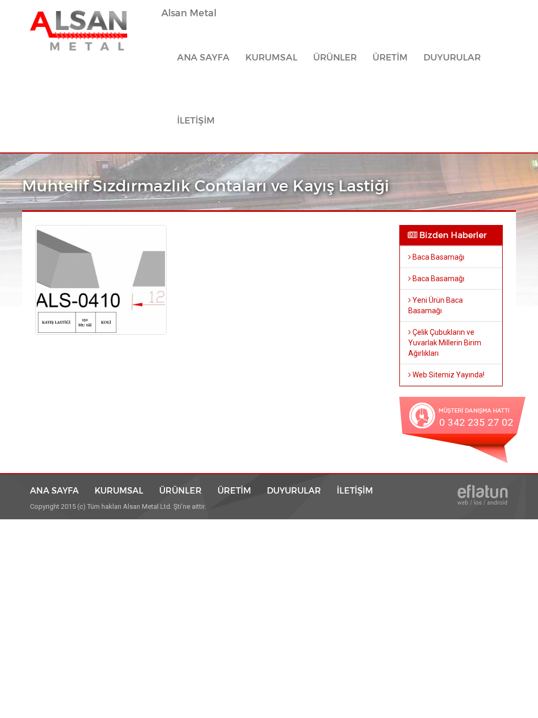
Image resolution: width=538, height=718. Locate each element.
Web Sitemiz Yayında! (447, 375)
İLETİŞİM (196, 120)
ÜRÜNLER (180, 490)
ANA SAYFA (207, 57)
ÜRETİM (390, 57)
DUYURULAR (452, 57)
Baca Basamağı (437, 257)
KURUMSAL (271, 57)
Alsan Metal (188, 13)
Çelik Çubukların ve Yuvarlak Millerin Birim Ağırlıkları (444, 342)
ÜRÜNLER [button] (335, 57)
